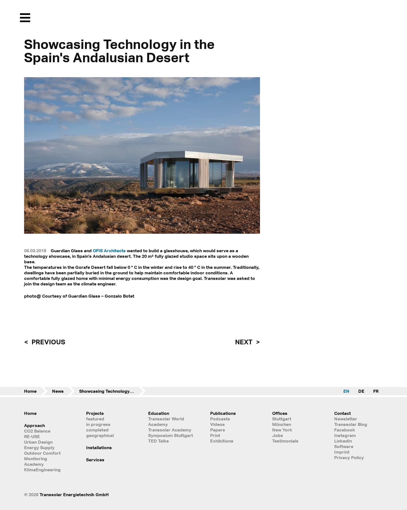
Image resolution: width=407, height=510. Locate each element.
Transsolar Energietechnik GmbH (74, 494)
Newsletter (345, 418)
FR (375, 391)
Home (30, 391)
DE (361, 391)
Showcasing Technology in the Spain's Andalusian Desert (112, 391)
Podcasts (220, 418)
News (58, 391)
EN (346, 391)
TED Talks (158, 441)
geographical (100, 435)
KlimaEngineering (42, 469)
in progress (98, 424)
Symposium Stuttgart (170, 435)
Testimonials (285, 441)
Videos (217, 424)
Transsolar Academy (169, 430)
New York (282, 430)
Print (215, 435)
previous (47, 342)
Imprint (341, 452)
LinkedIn (343, 441)
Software (343, 446)
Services (95, 459)
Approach (34, 425)
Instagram (345, 435)
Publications (223, 413)
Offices (279, 413)
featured (95, 418)
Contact (342, 413)
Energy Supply (39, 447)
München (281, 424)
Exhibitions (221, 441)
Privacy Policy (349, 457)
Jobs (277, 435)
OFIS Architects (109, 250)
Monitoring (35, 458)
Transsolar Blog (350, 424)
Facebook (344, 430)
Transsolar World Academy (166, 421)
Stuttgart (281, 418)
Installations (99, 447)
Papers (217, 430)
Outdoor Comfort (42, 453)
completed (97, 430)
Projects (95, 413)
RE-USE (32, 436)
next (244, 342)
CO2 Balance (37, 431)
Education (158, 413)
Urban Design (38, 442)
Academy (34, 464)
